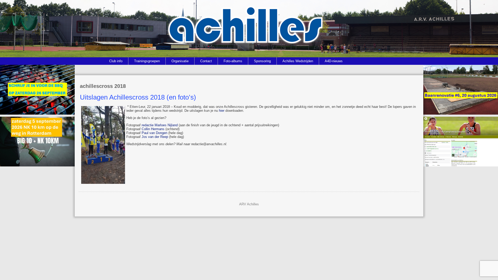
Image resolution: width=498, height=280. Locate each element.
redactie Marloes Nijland (160, 125)
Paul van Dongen (154, 133)
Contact (206, 61)
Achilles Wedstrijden (297, 61)
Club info (115, 61)
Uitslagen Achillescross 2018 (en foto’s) (138, 97)
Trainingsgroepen (147, 61)
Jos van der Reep (155, 137)
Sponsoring (262, 61)
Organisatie (180, 61)
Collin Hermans (153, 129)
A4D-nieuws (334, 61)
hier (221, 111)
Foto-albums (233, 61)
